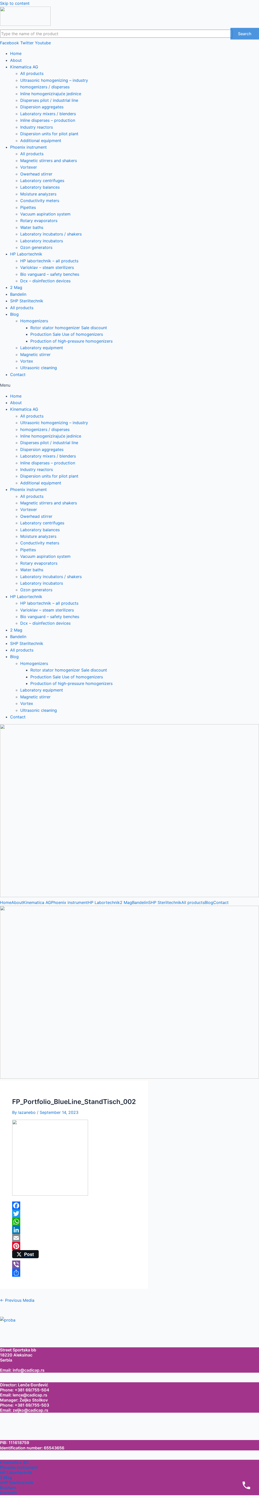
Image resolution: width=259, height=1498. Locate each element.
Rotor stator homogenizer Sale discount (68, 327)
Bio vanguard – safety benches (49, 274)
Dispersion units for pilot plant (49, 133)
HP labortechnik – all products (49, 260)
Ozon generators (36, 247)
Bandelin (18, 294)
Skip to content (15, 3)
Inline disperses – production (47, 120)
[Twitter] (74, 1214)
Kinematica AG (24, 66)
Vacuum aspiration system (45, 213)
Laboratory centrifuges (42, 180)
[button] (129, 385)
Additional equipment (40, 140)
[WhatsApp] (74, 1222)
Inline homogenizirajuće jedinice (50, 93)
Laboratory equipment (41, 347)
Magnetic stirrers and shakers (48, 160)
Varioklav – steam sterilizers (47, 267)
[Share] (74, 1273)
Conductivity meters (39, 200)
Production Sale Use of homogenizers (66, 334)
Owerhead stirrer (36, 173)
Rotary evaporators (38, 220)
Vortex (26, 361)
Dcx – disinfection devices (45, 280)
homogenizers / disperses (45, 86)
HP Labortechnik (26, 254)
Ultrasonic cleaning (38, 367)
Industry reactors (36, 127)
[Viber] (74, 1264)
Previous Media (17, 1300)
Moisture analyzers (38, 193)
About (16, 60)
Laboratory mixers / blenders (48, 113)
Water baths (31, 227)
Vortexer (28, 167)
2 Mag (16, 287)
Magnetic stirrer (35, 354)
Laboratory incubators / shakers (51, 233)
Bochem (8, 1487)
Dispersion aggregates (41, 106)
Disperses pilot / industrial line (49, 100)
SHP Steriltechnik (26, 300)
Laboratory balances (40, 187)
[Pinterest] (74, 1246)
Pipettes (28, 207)
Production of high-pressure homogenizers (71, 341)
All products (32, 73)
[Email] (74, 1238)
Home (15, 53)
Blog (14, 314)
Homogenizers (34, 320)
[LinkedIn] (74, 1230)
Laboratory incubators (41, 240)
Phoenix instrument (28, 147)
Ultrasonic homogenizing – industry (54, 80)
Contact (18, 374)
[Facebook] (74, 1205)
